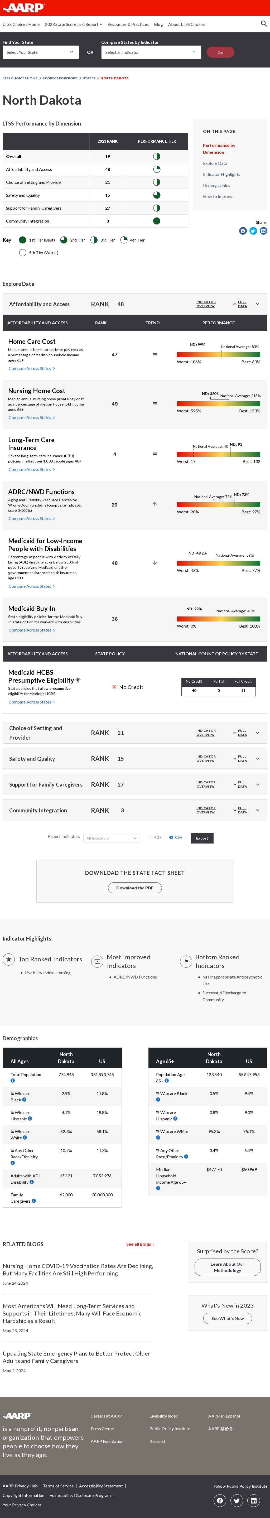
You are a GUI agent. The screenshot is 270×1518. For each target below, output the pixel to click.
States (89, 78)
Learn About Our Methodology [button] (227, 1267)
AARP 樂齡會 (220, 1428)
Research (158, 1441)
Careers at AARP (106, 1415)
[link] (243, 231)
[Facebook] (220, 1500)
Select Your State (22, 52)
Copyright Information (23, 1495)
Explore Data (215, 163)
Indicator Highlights (221, 174)
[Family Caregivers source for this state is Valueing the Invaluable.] (34, 1200)
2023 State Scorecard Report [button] (71, 24)
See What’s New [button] (227, 1318)
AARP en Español (224, 1415)
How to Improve (218, 196)
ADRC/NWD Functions (135, 976)
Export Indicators (64, 836)
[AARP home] (17, 1417)
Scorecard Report (60, 78)
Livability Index (164, 1415)
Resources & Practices (128, 24)
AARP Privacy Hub (20, 1485)
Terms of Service (58, 1485)
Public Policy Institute (170, 1428)
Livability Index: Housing (48, 972)
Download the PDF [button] (134, 887)
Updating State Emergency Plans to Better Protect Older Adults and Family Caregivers (77, 1357)
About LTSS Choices (187, 24)
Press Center (102, 1428)
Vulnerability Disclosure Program (80, 1495)
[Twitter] (236, 1500)
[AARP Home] (24, 7)
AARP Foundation (107, 1441)
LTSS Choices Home (21, 24)
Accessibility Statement (101, 1485)
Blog (158, 24)
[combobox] (108, 838)
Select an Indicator (122, 52)
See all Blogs (138, 1243)
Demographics (216, 185)
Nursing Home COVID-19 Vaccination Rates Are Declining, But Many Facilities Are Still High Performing (78, 1269)
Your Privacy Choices (22, 1504)
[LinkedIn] (253, 1500)
